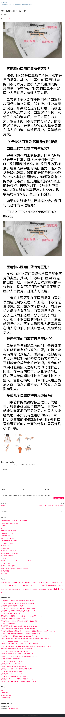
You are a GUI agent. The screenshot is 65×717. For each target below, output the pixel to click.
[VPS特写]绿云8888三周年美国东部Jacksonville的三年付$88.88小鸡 (21, 633)
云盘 (6, 589)
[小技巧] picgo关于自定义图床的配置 (11, 671)
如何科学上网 (5, 545)
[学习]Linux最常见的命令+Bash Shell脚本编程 (14, 520)
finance (36, 582)
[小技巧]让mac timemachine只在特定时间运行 (14, 641)
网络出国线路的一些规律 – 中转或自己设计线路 (14, 568)
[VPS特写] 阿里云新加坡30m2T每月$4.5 (13, 606)
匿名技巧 (10, 589)
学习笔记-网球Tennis (7, 548)
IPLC (62, 582)
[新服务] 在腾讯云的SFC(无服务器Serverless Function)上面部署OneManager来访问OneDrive (28, 631)
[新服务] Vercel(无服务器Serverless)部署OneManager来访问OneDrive (21, 616)
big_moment (7, 582)
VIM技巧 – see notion (7, 538)
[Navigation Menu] (62, 3)
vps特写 (43, 585)
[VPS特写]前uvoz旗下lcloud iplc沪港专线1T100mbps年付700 (19, 626)
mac (18, 586)
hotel (59, 582)
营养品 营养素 (5, 571)
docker (28, 582)
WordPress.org (5, 697)
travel (33, 586)
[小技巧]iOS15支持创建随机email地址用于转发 (14, 676)
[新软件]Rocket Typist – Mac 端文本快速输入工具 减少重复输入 (19, 643)
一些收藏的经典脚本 (7, 543)
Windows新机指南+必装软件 (9, 540)
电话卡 (50, 589)
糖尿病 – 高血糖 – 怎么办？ (9, 566)
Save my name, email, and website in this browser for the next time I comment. (26, 495)
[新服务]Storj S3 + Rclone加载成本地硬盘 (13, 618)
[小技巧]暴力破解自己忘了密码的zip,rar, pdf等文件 (15, 651)
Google (52, 582)
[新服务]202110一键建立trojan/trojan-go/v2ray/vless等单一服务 (20, 636)
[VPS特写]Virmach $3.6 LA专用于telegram (13, 613)
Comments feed (6, 695)
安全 (19, 589)
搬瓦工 (31, 589)
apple (2, 582)
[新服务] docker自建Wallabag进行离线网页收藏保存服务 (17, 669)
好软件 (16, 589)
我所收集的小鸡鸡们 (7, 556)
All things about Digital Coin (9, 523)
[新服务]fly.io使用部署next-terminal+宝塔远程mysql (17, 653)
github (47, 582)
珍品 (41, 589)
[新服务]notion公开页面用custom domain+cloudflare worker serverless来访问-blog (25, 638)
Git (2, 528)
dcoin (25, 582)
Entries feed (4, 692)
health (56, 582)
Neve (24, 715)
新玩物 (34, 589)
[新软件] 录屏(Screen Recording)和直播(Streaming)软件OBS (18, 681)
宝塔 (23, 589)
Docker (3, 525)
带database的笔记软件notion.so (10, 553)
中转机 (2, 589)
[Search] (62, 511)
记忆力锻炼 (4, 573)
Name (3, 489)
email (32, 582)
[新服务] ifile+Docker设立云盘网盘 (11, 664)
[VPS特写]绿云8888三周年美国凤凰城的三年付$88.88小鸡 (18, 611)
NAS (24, 585)
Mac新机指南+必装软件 (8, 533)
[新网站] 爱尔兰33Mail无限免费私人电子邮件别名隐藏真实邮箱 (19, 656)
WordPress (38, 715)
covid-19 (8, 18)
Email (25, 489)
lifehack (8, 585)
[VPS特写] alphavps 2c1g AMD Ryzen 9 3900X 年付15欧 (18, 603)
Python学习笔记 (5, 535)
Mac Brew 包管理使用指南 (8, 530)
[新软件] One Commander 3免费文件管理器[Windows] (17, 679)
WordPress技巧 (58, 585)
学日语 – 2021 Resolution (8, 550)
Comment (4, 469)
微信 (26, 589)
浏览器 (38, 589)
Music (21, 585)
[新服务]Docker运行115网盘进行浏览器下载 (13, 666)
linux (14, 585)
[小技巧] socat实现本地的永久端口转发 (12, 661)
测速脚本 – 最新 (5, 563)
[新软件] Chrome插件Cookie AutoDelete (13, 674)
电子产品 (45, 589)
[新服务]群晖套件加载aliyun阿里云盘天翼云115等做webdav (18, 628)
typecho (38, 585)
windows (51, 585)
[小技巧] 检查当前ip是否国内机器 (10, 659)
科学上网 (57, 589)
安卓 (21, 589)
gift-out (43, 582)
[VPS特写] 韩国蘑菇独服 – (8, 623)
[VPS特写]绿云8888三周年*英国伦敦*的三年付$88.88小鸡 (18, 608)
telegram (28, 585)
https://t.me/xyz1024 (15, 708)
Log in (3, 690)
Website (46, 489)
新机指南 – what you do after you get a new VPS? (16, 561)
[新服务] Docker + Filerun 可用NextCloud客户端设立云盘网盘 (19, 621)
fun (40, 582)
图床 (13, 589)
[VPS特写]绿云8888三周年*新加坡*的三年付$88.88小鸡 (17, 601)
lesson (2, 585)
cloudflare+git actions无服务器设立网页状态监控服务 (16, 648)
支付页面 (3, 558)
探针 (28, 589)
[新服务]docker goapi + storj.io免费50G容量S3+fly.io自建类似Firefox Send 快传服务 (26, 646)
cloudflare (14, 582)
